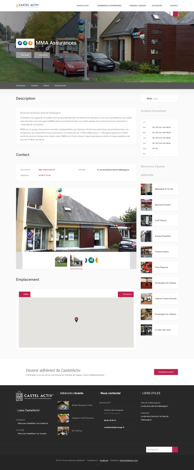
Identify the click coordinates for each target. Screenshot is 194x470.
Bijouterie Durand (162, 205)
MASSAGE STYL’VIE (164, 189)
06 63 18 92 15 (110, 420)
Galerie (46, 86)
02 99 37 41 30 (44, 175)
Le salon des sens (163, 330)
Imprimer (43, 55)
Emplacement (60, 86)
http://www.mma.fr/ (47, 170)
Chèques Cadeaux (138, 6)
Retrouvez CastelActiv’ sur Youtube (31, 434)
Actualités (157, 6)
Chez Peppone (161, 267)
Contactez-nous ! (166, 372)
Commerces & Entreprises (109, 6)
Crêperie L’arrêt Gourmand (84, 418)
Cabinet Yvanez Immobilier (167, 298)
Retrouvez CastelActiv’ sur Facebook (32, 423)
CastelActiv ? (83, 6)
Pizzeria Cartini (162, 252)
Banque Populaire (163, 236)
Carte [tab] (26, 294)
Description (21, 86)
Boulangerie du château (165, 283)
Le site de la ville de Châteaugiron (154, 406)
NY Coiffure (77, 431)
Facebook (104, 460)
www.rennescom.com (129, 460)
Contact (174, 6)
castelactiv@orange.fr (114, 427)
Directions (127, 294)
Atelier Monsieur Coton (82, 405)
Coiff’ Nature (160, 220)
